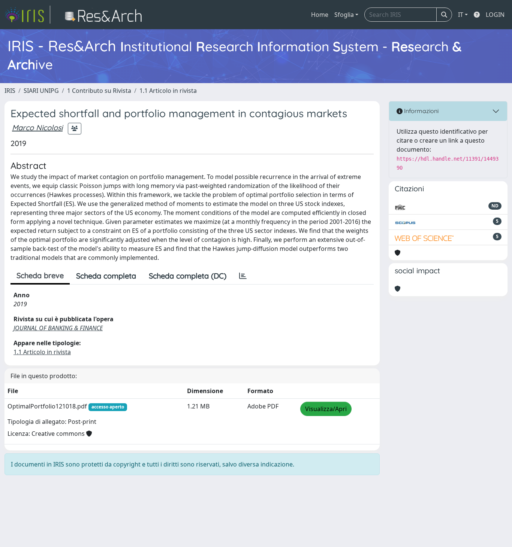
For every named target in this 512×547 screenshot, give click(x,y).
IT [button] (460, 14)
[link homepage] (27, 15)
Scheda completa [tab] (106, 275)
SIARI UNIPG (41, 90)
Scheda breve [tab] (40, 275)
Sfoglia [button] (344, 14)
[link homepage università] (105, 15)
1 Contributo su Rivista (99, 90)
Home (319, 14)
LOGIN (495, 14)
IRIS (9, 90)
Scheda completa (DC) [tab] (187, 275)
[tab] (243, 276)
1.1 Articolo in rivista (168, 90)
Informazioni (421, 111)
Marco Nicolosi (37, 127)
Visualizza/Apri (326, 409)
